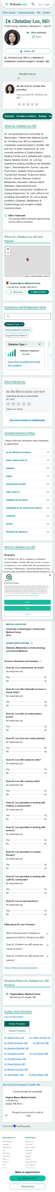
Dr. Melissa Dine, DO (14, 1037)
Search (33, 4)
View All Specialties (13, 1016)
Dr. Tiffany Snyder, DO (40, 1037)
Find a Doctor (9, 12)
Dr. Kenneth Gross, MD (15, 1058)
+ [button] (8, 249)
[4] (32, 103)
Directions (18, 292)
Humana (10, 468)
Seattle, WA (29, 51)
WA (38, 12)
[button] (40, 661)
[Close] (50, 575)
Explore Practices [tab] (17, 1030)
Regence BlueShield (17, 531)
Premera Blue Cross (17, 500)
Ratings (42, 116)
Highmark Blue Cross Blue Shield (24, 508)
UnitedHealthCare (16, 484)
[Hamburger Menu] (7, 4)
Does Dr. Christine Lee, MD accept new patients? (25, 958)
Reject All (27, 602)
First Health (12, 492)
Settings (27, 614)
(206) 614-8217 (39, 292)
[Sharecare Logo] (18, 4)
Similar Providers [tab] (17, 1023)
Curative (10, 516)
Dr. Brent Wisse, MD (38, 1074)
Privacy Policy (34, 593)
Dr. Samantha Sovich (14, 1053)
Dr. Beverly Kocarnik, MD (16, 1069)
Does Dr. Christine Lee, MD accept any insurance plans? (24, 946)
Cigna (9, 476)
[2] (23, 103)
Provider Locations (26, 116)
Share (38, 36)
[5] (36, 103)
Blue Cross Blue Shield (18, 452)
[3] (27, 103)
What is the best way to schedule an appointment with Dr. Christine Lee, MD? (25, 935)
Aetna (9, 524)
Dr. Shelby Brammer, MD (16, 1042)
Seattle (46, 12)
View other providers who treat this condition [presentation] (24, 363)
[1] (19, 103)
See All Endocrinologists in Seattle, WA (21, 1084)
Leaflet (27, 276)
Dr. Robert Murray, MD (14, 1064)
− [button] (8, 253)
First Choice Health (16, 460)
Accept (27, 608)
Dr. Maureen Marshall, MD (16, 1048)
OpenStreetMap (37, 276)
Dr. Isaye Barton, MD (14, 1074)
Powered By (8, 1126)
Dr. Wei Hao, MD (41, 1042)
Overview (9, 115)
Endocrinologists (26, 12)
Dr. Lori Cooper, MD (39, 1053)
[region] (27, 596)
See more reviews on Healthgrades (27, 420)
